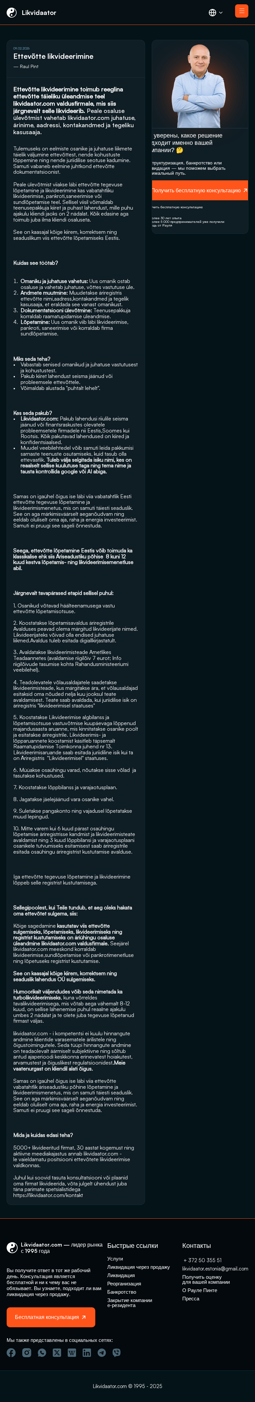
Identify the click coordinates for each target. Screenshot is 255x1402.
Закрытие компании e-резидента (130, 1302)
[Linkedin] (87, 1353)
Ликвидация (121, 1275)
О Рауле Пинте (199, 1290)
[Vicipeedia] (72, 1353)
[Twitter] (57, 1353)
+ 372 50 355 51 (201, 1260)
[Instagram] (26, 1352)
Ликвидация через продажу (138, 1267)
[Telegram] (102, 1353)
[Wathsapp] (42, 1353)
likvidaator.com (89, 117)
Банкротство (121, 1292)
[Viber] (117, 1353)
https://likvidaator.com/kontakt (48, 1195)
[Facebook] (11, 1352)
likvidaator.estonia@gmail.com (215, 1268)
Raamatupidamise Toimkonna (47, 746)
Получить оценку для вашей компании (206, 1279)
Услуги (115, 1259)
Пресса (190, 1298)
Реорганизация (124, 1283)
